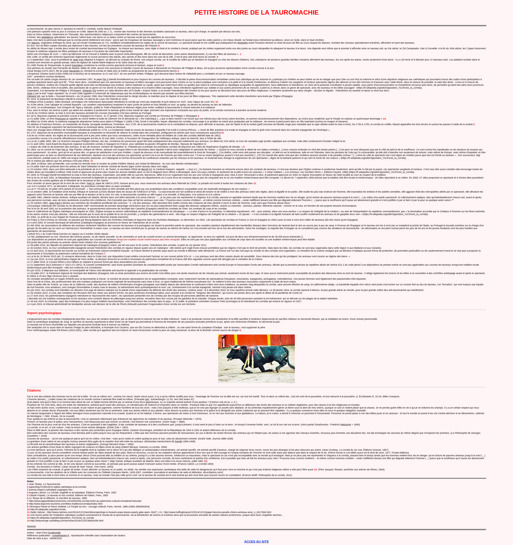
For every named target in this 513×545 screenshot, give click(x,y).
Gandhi (178, 441)
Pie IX (65, 149)
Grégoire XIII (89, 90)
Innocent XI (62, 118)
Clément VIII (33, 96)
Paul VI (90, 183)
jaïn (147, 399)
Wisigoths (242, 42)
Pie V (105, 79)
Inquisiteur (77, 65)
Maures (36, 42)
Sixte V (31, 93)
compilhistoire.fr (60, 535)
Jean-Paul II (55, 203)
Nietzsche (345, 424)
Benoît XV (146, 169)
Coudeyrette (54, 532)
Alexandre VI (76, 71)
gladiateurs (47, 37)
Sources (31, 526)
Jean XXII (78, 59)
